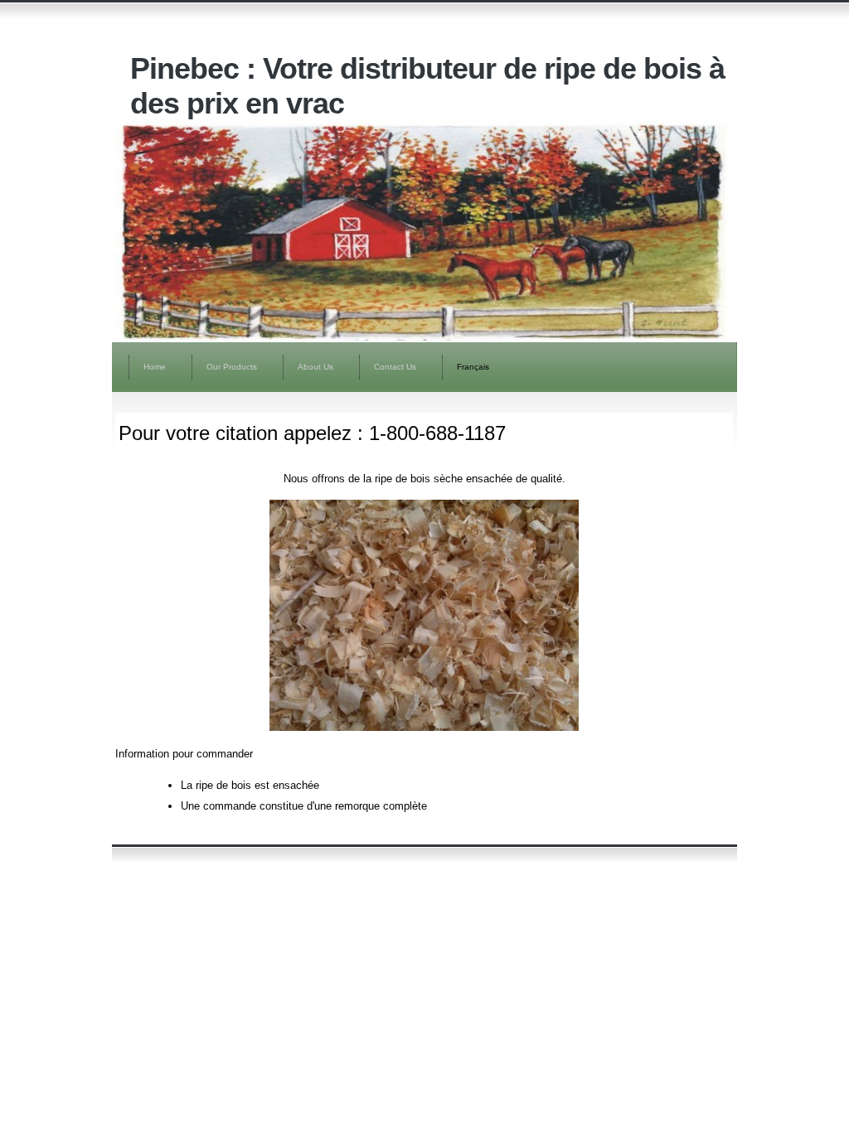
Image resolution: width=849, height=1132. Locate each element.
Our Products (231, 366)
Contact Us (395, 366)
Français (473, 366)
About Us (315, 366)
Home (154, 366)
